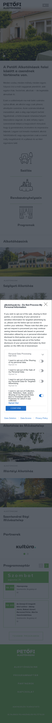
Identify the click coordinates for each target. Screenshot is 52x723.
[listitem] (26, 355)
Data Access (26, 418)
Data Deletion (10, 418)
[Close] (46, 305)
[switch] (41, 361)
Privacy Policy (42, 418)
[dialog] (26, 361)
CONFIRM (16, 408)
